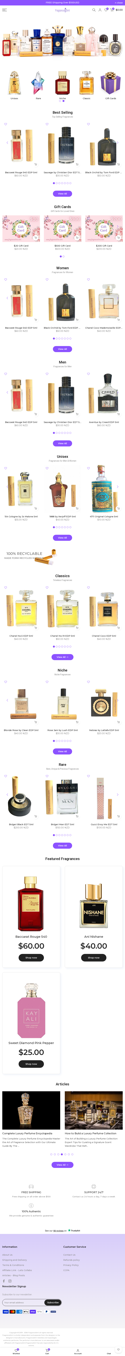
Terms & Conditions (13, 1265)
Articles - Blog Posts (13, 1275)
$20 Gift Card (21, 245)
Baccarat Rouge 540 (31, 936)
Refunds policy (71, 1260)
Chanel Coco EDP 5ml (104, 636)
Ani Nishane (93, 936)
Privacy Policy (71, 1265)
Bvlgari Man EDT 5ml (62, 824)
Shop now (31, 957)
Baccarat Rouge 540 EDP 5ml (21, 172)
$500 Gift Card (62, 245)
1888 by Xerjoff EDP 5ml (62, 516)
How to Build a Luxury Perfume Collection (90, 1133)
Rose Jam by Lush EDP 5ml (62, 730)
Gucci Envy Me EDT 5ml (104, 824)
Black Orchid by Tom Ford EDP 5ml (104, 172)
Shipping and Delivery (14, 1260)
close (7, 3)
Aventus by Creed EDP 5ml (104, 422)
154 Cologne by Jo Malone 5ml (21, 516)
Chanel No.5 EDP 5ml (21, 636)
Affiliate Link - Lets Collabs (17, 1270)
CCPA (66, 1270)
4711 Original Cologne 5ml (104, 516)
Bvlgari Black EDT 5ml (21, 824)
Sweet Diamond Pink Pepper (31, 1043)
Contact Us (69, 1254)
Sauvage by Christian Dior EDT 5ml (63, 172)
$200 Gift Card (104, 245)
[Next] (117, 143)
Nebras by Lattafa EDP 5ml (104, 730)
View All (62, 193)
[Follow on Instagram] (9, 1281)
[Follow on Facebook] (3, 1281)
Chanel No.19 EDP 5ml (62, 636)
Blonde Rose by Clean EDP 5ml (21, 730)
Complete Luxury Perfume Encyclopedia (27, 1133)
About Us (7, 1254)
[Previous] (8, 143)
